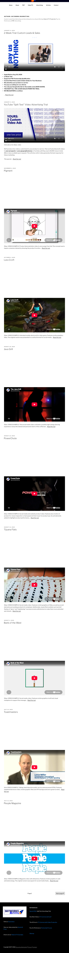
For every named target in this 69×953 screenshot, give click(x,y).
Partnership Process (46, 928)
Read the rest (9, 95)
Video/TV (30, 5)
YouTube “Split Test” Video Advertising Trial (26, 104)
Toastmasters (11, 712)
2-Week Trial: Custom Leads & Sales (22, 33)
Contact (56, 5)
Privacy (30, 947)
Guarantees (11, 921)
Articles (48, 5)
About (17, 5)
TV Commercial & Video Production (47, 922)
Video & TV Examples (17, 934)
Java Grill (8, 349)
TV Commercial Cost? (45, 916)
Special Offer (33, 911)
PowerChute (10, 438)
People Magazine (12, 803)
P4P (23, 5)
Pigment (8, 170)
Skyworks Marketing (21, 947)
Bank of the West (12, 622)
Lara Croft (9, 260)
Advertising (39, 5)
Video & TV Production (49, 19)
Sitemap (32, 933)
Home (10, 5)
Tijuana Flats (10, 529)
